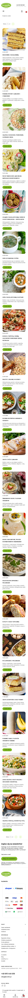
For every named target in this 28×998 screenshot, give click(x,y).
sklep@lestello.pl (6, 977)
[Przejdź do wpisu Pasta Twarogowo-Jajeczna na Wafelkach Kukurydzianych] (14, 160)
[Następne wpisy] (16, 836)
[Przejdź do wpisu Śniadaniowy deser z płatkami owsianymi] (14, 483)
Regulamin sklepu (5, 938)
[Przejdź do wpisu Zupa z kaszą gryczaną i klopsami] (14, 281)
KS (5, 992)
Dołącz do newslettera (9, 858)
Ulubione (3, 931)
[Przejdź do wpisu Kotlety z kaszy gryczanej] (14, 606)
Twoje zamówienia (5, 927)
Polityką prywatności (5, 864)
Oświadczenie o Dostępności (8, 948)
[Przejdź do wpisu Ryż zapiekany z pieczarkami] (14, 645)
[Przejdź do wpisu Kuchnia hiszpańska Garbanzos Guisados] (14, 403)
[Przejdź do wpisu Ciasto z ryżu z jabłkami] (14, 444)
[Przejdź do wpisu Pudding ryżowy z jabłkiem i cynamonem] (14, 78)
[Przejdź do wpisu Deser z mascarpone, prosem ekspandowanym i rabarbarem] (14, 524)
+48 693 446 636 (8, 974)
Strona (4, 23)
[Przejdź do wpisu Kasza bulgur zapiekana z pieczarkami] (14, 565)
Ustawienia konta (5, 929)
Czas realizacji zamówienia (7, 944)
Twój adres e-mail (5, 854)
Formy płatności (5, 942)
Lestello (6, 15)
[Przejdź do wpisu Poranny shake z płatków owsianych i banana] (14, 723)
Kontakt (3, 961)
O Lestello (3, 955)
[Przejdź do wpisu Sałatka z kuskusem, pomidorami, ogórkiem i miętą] (14, 119)
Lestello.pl (4, 959)
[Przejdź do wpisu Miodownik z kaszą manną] (14, 39)
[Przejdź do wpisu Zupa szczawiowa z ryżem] (14, 242)
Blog (2, 957)
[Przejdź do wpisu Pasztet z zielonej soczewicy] (14, 364)
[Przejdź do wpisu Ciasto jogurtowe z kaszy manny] (14, 684)
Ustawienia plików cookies (8, 946)
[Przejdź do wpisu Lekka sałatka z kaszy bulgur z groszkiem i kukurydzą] (14, 764)
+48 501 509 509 (20, 5)
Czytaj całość (7, 64)
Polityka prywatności (6, 940)
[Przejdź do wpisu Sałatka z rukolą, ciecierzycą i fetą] (14, 805)
